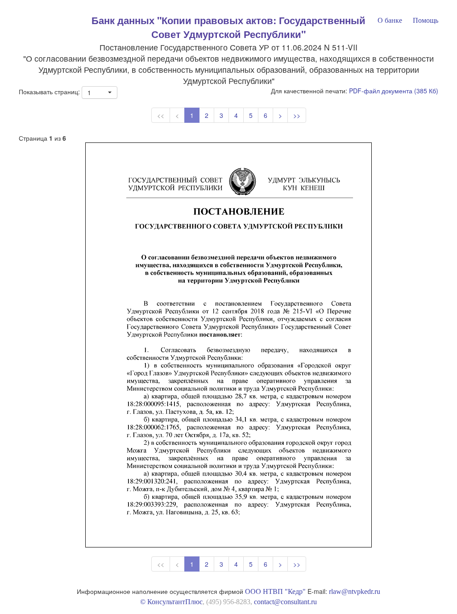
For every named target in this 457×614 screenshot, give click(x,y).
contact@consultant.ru (285, 602)
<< (160, 115)
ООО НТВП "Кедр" (275, 591)
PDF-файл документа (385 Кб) (393, 90)
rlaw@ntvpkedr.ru (354, 591)
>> (296, 115)
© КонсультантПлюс (171, 602)
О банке (390, 20)
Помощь (425, 20)
